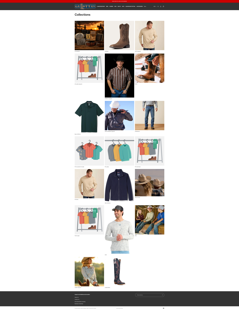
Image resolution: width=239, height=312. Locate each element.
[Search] (158, 6)
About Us (76, 297)
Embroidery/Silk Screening (80, 301)
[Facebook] (163, 308)
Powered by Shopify (92, 308)
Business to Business (79, 303)
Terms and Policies (119, 308)
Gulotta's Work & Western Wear (83, 308)
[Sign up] (162, 295)
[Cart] (163, 6)
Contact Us (77, 299)
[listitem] (145, 6)
